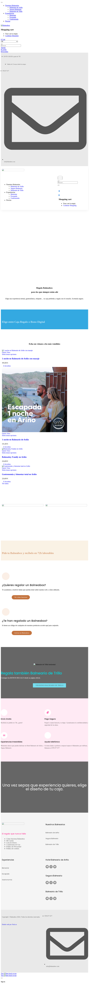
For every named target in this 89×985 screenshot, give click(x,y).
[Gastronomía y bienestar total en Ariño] (16, 466)
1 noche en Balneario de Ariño (15, 439)
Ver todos (5, 483)
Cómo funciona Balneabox (15, 839)
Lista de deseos (11, 843)
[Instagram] (51, 866)
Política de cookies (12, 849)
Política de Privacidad (13, 847)
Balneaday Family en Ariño (14, 457)
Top (2, 973)
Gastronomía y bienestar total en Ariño (19, 474)
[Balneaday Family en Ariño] (12, 449)
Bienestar (5, 868)
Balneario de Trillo (52, 844)
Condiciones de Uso (13, 845)
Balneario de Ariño (52, 833)
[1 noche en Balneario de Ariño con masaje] (17, 350)
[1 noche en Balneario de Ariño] (34, 431)
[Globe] (54, 866)
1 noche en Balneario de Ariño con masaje (20, 358)
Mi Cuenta (10, 841)
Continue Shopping (12, 36)
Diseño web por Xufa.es (9, 924)
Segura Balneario (52, 838)
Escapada (5, 874)
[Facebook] (47, 866)
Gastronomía (7, 880)
